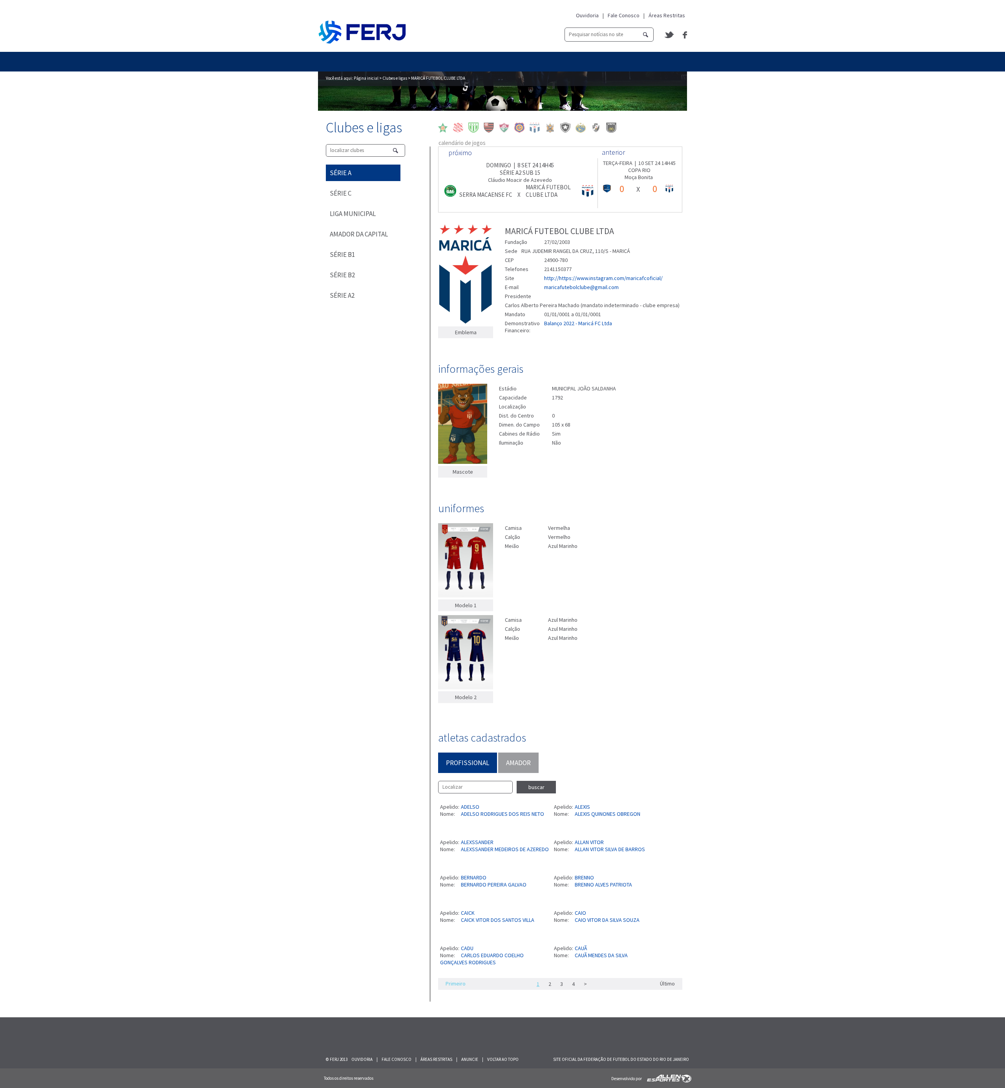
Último (667, 983)
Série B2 (342, 275)
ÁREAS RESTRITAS (436, 1059)
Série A (340, 173)
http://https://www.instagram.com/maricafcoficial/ (603, 278)
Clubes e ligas (394, 78)
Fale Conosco (624, 15)
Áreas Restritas (667, 15)
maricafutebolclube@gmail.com (581, 287)
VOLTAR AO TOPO (503, 1059)
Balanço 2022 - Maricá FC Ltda (578, 323)
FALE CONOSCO (396, 1059)
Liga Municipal (353, 213)
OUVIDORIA (362, 1059)
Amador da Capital (359, 234)
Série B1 (342, 254)
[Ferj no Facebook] (685, 34)
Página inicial (366, 78)
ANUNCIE (469, 1059)
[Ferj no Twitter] (670, 34)
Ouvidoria (587, 15)
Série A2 (342, 295)
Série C (340, 193)
